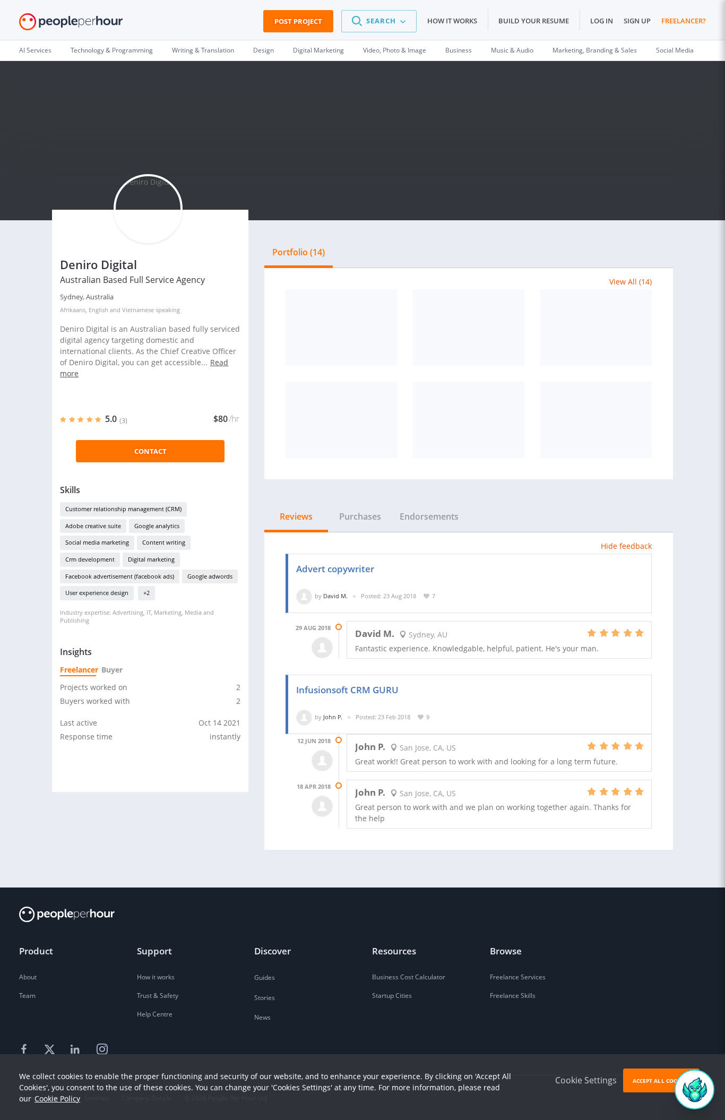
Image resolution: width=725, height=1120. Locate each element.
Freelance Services (518, 976)
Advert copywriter (335, 569)
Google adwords (209, 576)
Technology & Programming (112, 50)
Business (458, 50)
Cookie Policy (57, 1098)
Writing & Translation (203, 50)
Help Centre (154, 1014)
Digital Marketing (318, 50)
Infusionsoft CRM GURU (347, 690)
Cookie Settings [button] (586, 1080)
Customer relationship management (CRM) (123, 509)
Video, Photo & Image (394, 50)
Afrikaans (72, 310)
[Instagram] (102, 1049)
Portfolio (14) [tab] (298, 252)
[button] (379, 21)
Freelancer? (683, 20)
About (28, 976)
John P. (332, 717)
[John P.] (304, 717)
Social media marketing (97, 542)
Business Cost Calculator (408, 976)
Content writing (163, 542)
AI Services (35, 50)
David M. (335, 596)
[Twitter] (51, 1049)
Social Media (675, 50)
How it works (452, 20)
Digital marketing (151, 559)
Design (263, 50)
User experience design (96, 593)
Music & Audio (512, 50)
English (98, 310)
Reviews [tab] (296, 516)
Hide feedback (626, 546)
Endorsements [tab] (429, 516)
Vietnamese (138, 310)
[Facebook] (25, 1049)
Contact (150, 451)
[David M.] (304, 596)
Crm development (90, 559)
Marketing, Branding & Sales (595, 50)
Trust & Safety (157, 995)
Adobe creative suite (93, 526)
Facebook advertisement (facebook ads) (119, 576)
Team (27, 995)
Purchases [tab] (360, 516)
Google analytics (156, 526)
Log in (601, 20)
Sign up (637, 20)
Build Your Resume (533, 20)
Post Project (298, 21)
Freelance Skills (513, 995)
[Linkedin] (76, 1049)
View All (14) (630, 282)
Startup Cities (392, 995)
